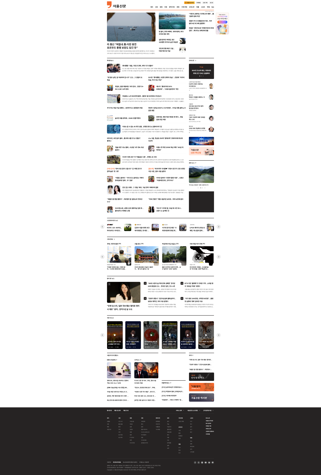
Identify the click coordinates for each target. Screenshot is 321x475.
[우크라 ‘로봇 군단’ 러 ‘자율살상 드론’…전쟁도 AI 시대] (113, 159)
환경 (119, 427)
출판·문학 (169, 429)
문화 (178, 7)
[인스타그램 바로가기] (202, 462)
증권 (131, 435)
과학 (119, 432)
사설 (179, 430)
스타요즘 (192, 452)
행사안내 (109, 410)
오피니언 (191, 7)
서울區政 (158, 427)
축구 (191, 424)
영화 (168, 445)
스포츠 (203, 7)
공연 (168, 448)
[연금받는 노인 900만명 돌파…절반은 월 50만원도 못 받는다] (113, 98)
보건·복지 (120, 437)
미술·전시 (169, 427)
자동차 (131, 429)
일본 (142, 427)
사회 (156, 7)
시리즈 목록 (181, 421)
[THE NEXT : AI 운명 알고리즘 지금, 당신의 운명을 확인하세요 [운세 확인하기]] (222, 23)
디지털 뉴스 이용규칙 (144, 462)
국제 (165, 7)
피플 (197, 7)
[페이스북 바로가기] (195, 462)
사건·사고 (120, 421)
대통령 (108, 421)
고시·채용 (158, 429)
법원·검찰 (120, 424)
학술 (168, 424)
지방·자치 (158, 424)
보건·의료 (120, 435)
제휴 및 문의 (117, 410)
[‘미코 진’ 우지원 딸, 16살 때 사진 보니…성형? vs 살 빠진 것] (151, 209)
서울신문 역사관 (209, 421)
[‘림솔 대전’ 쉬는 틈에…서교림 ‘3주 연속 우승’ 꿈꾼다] (110, 148)
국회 (108, 424)
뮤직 (191, 449)
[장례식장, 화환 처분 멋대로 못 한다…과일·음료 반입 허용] (151, 118)
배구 (191, 432)
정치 (151, 7)
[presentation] (102, 227)
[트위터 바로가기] (198, 462)
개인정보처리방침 (117, 462)
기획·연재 (184, 7)
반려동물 (169, 443)
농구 (191, 429)
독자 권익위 (208, 423)
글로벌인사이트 (144, 443)
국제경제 (143, 421)
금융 (131, 427)
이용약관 (109, 462)
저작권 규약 (208, 428)
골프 (191, 427)
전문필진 (180, 436)
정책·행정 (158, 421)
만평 (179, 438)
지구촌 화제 (143, 440)
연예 (208, 7)
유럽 (142, 437)
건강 (168, 440)
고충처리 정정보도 (210, 431)
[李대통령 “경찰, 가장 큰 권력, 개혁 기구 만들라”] (113, 68)
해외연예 (192, 446)
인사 (179, 447)
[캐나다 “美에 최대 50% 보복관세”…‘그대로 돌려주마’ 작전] (151, 88)
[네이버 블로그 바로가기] (212, 462)
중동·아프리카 (144, 429)
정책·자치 (172, 7)
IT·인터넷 (132, 437)
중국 (142, 424)
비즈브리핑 (132, 443)
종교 (168, 435)
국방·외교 (109, 429)
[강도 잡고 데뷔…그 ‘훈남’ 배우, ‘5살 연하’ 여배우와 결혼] (113, 190)
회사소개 (208, 418)
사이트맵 (208, 434)
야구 (191, 421)
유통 (131, 432)
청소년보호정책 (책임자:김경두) (130, 462)
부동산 (131, 424)
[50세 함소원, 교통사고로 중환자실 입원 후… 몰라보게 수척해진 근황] (110, 209)
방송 (191, 441)
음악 (168, 421)
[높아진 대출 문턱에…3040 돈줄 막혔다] (110, 118)
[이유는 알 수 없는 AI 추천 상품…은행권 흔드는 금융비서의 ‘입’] (113, 129)
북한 (108, 427)
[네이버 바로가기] (209, 462)
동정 (179, 450)
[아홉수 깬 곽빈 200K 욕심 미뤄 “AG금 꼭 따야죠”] (151, 148)
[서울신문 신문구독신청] (201, 151)
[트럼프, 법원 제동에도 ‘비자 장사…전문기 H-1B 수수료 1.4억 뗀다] (110, 88)
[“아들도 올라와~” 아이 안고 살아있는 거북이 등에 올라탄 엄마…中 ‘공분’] (110, 179)
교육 (119, 429)
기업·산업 (132, 421)
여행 (168, 437)
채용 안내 (125, 410)
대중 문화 (169, 432)
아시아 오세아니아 (145, 432)
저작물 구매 (208, 426)
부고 (179, 453)
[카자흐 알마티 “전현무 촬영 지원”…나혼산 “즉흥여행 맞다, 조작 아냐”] (151, 179)
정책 (131, 440)
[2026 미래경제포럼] (201, 141)
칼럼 (179, 433)
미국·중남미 (143, 435)
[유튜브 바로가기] (205, 462)
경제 (161, 7)
